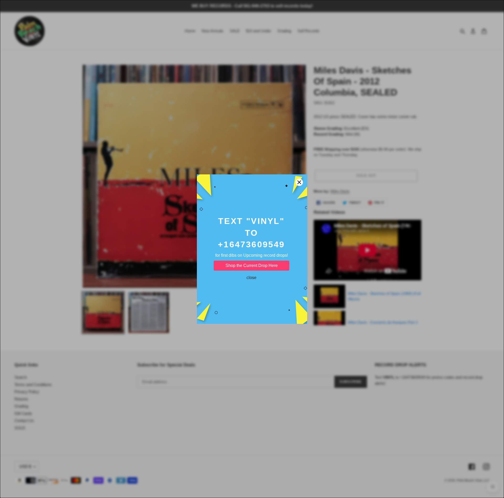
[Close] (299, 182)
